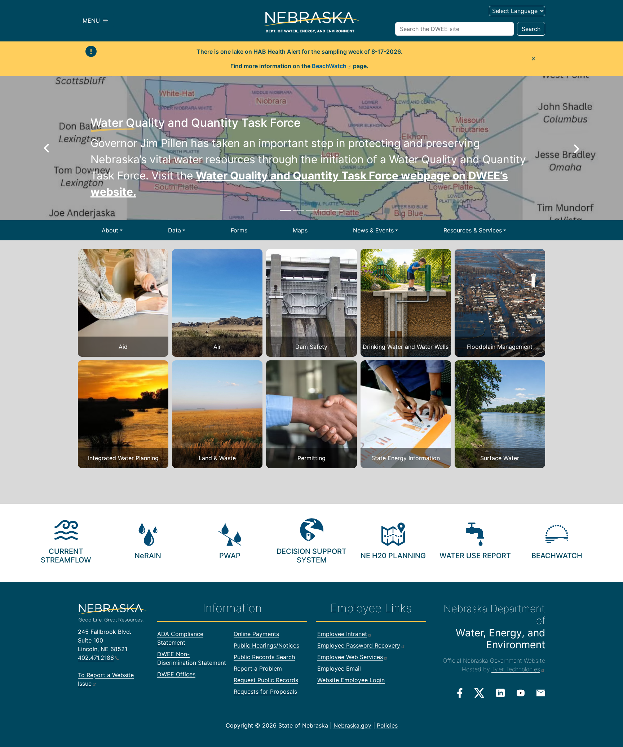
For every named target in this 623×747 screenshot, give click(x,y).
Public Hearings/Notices (266, 645)
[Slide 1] (285, 210)
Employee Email (339, 668)
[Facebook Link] (460, 693)
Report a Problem (258, 668)
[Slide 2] (298, 210)
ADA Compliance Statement (180, 638)
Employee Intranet (342, 633)
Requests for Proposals (265, 691)
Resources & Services (472, 230)
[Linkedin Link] (500, 692)
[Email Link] (540, 692)
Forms (239, 230)
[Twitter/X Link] (479, 693)
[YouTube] (520, 692)
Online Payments (256, 633)
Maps (300, 230)
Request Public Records (266, 680)
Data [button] (174, 230)
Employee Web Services (350, 657)
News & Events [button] (373, 230)
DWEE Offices (176, 674)
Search (531, 28)
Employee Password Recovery (358, 645)
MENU (92, 20)
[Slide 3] (311, 210)
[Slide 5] (337, 210)
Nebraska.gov (352, 725)
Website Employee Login (351, 680)
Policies (387, 725)
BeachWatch (329, 66)
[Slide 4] (324, 210)
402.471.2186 (96, 657)
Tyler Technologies (515, 669)
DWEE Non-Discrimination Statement (191, 658)
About (110, 230)
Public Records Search (264, 657)
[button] (46, 148)
